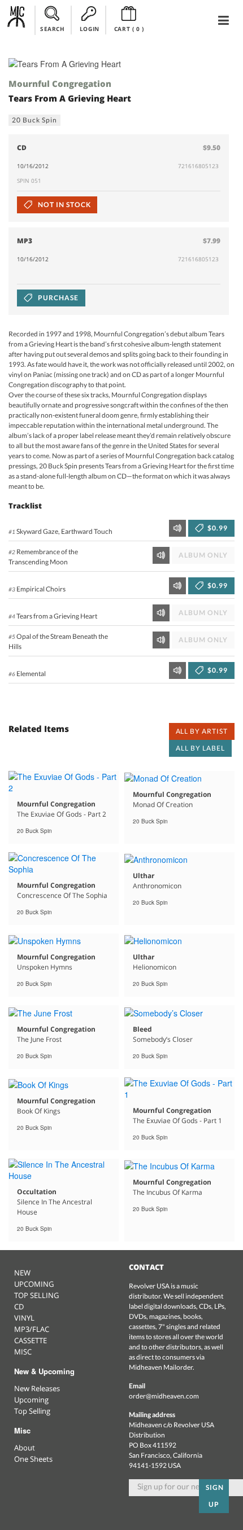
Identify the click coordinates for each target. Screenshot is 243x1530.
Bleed (142, 1029)
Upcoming (31, 1400)
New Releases (37, 1388)
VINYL (24, 1318)
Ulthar (143, 875)
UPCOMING (34, 1284)
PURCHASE (57, 297)
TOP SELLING (36, 1295)
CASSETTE (30, 1340)
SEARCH (52, 29)
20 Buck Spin (34, 120)
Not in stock (63, 204)
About (24, 1448)
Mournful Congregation (59, 83)
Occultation (37, 1191)
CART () (129, 29)
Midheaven (17, 20)
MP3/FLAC (31, 1329)
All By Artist (202, 731)
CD (19, 1306)
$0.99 (217, 528)
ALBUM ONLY (203, 555)
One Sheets (33, 1459)
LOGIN (89, 29)
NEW (22, 1273)
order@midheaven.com (164, 1396)
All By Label (200, 748)
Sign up (215, 1496)
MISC (23, 1352)
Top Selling (32, 1411)
